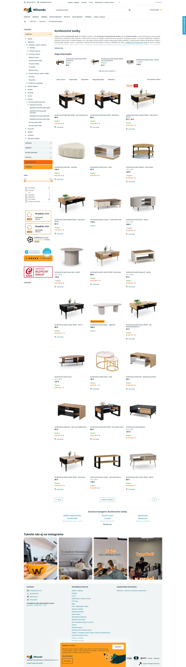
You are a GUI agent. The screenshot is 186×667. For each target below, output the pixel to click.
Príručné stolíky (34, 64)
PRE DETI (28, 157)
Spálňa (30, 39)
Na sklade (39, 188)
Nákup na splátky (77, 638)
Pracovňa (31, 129)
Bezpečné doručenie (78, 619)
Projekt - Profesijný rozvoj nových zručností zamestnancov (91, 633)
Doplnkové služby (77, 612)
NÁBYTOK (28, 34)
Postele (30, 89)
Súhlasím (118, 647)
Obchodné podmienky (79, 617)
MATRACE (28, 143)
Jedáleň (30, 132)
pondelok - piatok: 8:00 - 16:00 (40, 604)
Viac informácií (67, 656)
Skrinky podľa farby (35, 125)
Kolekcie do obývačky (36, 83)
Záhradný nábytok (34, 138)
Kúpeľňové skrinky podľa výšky (40, 108)
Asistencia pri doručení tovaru (82, 630)
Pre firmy (75, 601)
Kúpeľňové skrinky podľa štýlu (40, 116)
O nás (91, 2)
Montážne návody (78, 640)
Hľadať (129, 10)
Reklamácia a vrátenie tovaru (104, 2)
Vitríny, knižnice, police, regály (39, 73)
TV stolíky (32, 67)
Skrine (30, 96)
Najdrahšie (84, 79)
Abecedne (111, 79)
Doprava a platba (77, 609)
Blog (73, 604)
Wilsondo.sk (34, 597)
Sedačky (32, 48)
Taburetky (32, 80)
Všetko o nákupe (73, 2)
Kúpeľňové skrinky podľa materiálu (38, 112)
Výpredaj (39, 195)
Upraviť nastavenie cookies (35, 663)
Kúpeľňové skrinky (36, 105)
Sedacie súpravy (35, 51)
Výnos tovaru (76, 614)
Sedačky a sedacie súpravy (37, 45)
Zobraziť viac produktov (106, 71)
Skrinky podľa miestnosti (37, 102)
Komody (31, 77)
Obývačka (31, 42)
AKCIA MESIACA (30, 162)
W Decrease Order (39, 201)
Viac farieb (39, 199)
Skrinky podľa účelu (35, 122)
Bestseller (39, 197)
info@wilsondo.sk (35, 590)
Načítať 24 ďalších (107, 500)
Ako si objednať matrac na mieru (82, 622)
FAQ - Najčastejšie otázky (80, 606)
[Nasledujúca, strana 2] (154, 499)
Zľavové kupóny (77, 627)
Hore (59, 500)
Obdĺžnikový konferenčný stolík (136, 42)
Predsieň (31, 135)
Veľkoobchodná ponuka (80, 635)
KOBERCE (28, 148)
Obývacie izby (33, 70)
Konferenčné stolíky (35, 60)
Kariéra (74, 625)
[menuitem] (27, 17)
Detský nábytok (33, 86)
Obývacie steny (34, 57)
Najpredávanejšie (98, 79)
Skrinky (30, 99)
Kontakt (84, 2)
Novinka (39, 190)
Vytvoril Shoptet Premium (151, 663)
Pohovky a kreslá (34, 54)
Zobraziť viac (107, 524)
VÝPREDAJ (28, 167)
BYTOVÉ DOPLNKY (31, 152)
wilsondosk (33, 600)
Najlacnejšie (73, 79)
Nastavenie (67, 661)
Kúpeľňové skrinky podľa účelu (40, 119)
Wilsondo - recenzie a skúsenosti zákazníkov (131, 590)
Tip (39, 192)
